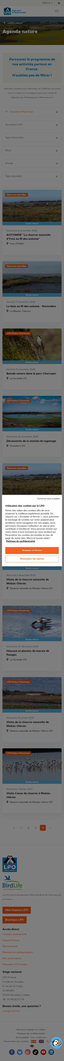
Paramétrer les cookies (32, 559)
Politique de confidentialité (20, 541)
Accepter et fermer (32, 550)
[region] (32, 530)
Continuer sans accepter (48, 499)
